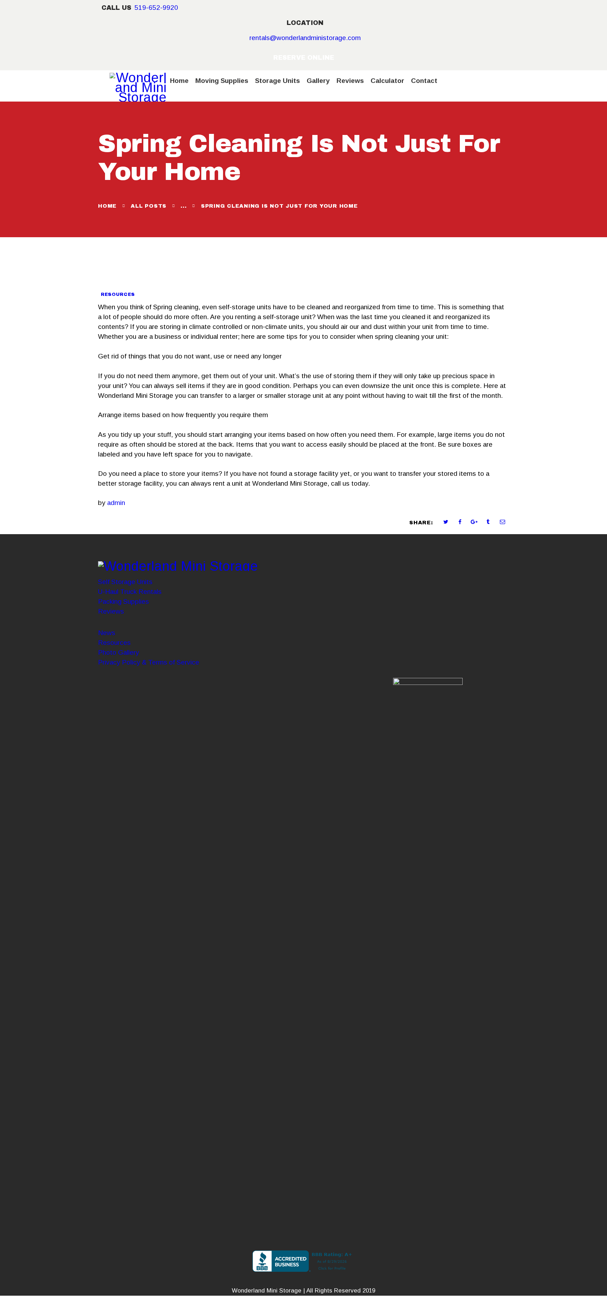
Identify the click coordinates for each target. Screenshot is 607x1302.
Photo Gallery (118, 652)
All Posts (149, 206)
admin (116, 502)
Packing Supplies (123, 601)
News (106, 632)
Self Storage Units (125, 581)
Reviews (111, 611)
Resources (118, 294)
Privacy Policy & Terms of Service (148, 662)
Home (107, 206)
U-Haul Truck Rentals (130, 591)
